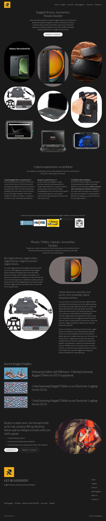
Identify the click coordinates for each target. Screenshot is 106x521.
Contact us (11, 450)
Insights (63, 5)
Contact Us (98, 5)
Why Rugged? (79, 5)
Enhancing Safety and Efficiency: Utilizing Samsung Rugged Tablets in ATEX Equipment (62, 373)
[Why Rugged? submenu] (84, 4)
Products (70, 5)
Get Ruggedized (16, 480)
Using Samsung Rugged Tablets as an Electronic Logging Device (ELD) (64, 387)
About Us (90, 5)
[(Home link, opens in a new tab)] (7, 5)
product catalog (52, 34)
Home (57, 5)
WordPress (99, 516)
